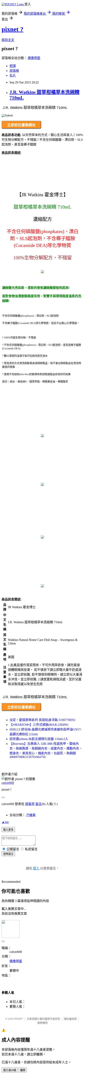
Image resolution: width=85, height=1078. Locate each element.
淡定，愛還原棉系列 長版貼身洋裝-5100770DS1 (42, 720)
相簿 (12, 66)
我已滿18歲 (9, 1070)
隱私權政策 (70, 1018)
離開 (22, 1070)
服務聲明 (42, 1022)
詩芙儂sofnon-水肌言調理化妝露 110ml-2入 (38, 739)
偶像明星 (34, 58)
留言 (38, 804)
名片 (12, 75)
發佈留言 (8, 853)
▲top (5, 822)
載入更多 (8, 829)
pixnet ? (12, 29)
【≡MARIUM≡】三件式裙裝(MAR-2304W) (38, 724)
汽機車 (31, 815)
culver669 (8, 782)
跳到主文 (8, 40)
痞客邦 (30, 804)
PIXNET (18, 1018)
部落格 (14, 70)
